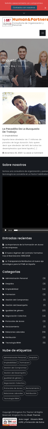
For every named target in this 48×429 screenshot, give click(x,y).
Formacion (10, 294)
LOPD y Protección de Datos (31, 422)
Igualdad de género (14, 310)
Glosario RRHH (37, 419)
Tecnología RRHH (13, 343)
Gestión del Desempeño (17, 305)
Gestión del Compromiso (17, 300)
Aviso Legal (24, 419)
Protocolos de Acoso (15, 321)
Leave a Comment (34, 153)
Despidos (10, 283)
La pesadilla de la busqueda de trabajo (21, 130)
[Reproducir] (5, 230)
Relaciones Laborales (15, 332)
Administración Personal (17, 278)
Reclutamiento (12, 326)
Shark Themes (33, 415)
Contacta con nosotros (24, 7)
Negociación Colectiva (16, 316)
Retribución (11, 337)
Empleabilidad (11, 135)
